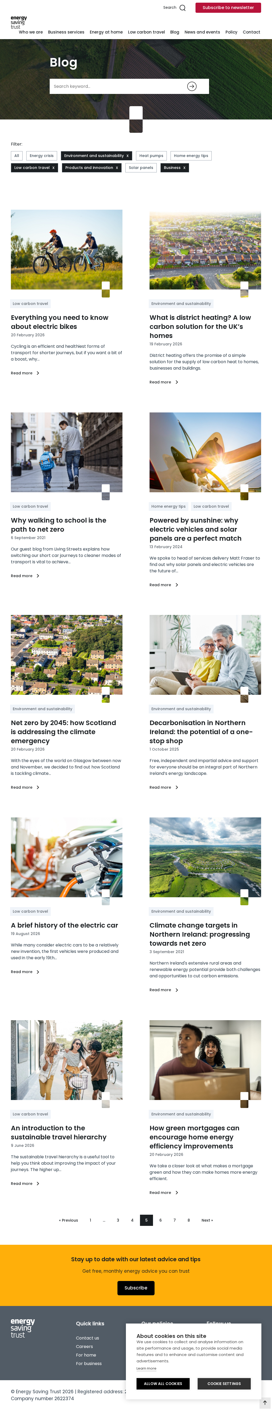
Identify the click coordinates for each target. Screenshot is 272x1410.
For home (86, 1355)
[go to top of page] (265, 1403)
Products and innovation (89, 167)
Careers (84, 1346)
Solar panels (141, 167)
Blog (174, 32)
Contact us (87, 1338)
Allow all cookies (163, 1383)
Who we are (31, 32)
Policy (231, 32)
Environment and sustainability (94, 155)
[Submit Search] (192, 86)
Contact (251, 32)
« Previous (68, 1220)
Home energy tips (191, 155)
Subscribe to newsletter (228, 8)
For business (89, 1364)
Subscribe (136, 1288)
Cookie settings (224, 1383)
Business (172, 167)
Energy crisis (42, 155)
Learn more (146, 1368)
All (16, 155)
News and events (202, 32)
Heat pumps (151, 155)
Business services (66, 32)
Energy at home (106, 32)
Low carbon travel (146, 32)
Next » (207, 1220)
